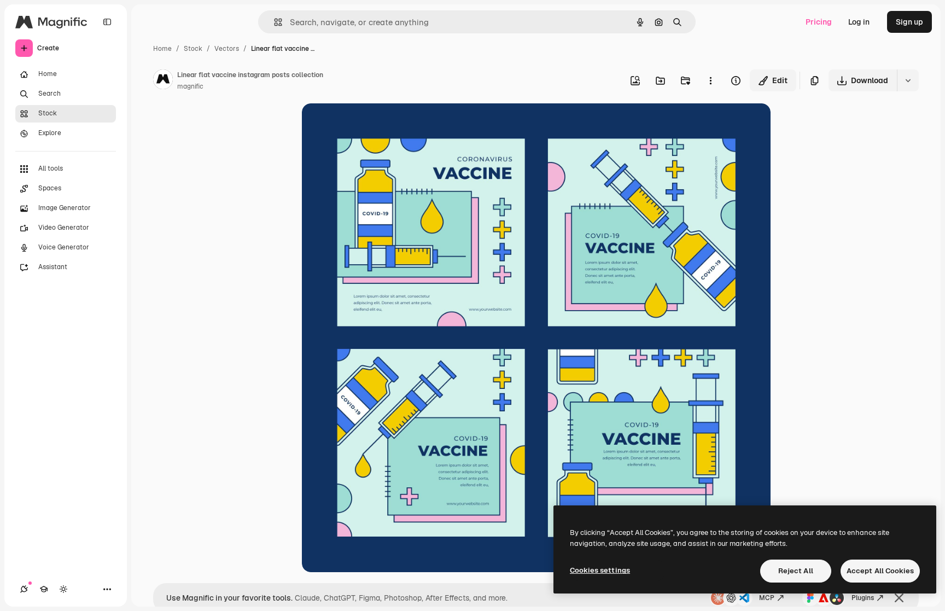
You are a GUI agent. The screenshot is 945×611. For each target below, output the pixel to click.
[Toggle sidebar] (107, 22)
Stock (193, 48)
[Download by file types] (908, 80)
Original (372, 124)
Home (162, 48)
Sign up (909, 22)
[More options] (710, 80)
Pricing (819, 22)
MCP (766, 597)
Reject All (795, 570)
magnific (190, 86)
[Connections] (24, 589)
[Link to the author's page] (163, 80)
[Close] (899, 597)
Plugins (862, 597)
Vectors (226, 48)
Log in (859, 22)
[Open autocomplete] (274, 22)
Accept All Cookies (880, 570)
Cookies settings (600, 570)
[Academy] (43, 589)
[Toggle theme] (63, 589)
